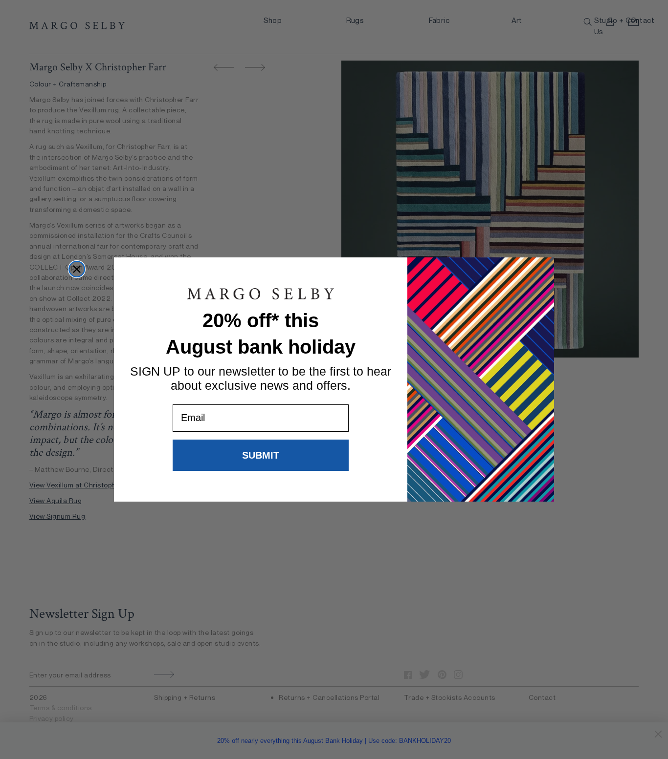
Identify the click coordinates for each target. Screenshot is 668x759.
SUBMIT (260, 455)
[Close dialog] (77, 269)
